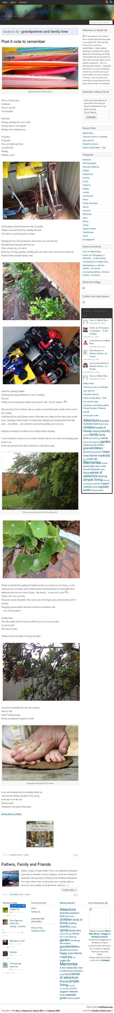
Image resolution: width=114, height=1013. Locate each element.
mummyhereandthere (91, 272)
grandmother (97, 452)
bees (106, 424)
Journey (86, 192)
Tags (85, 316)
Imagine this (15, 909)
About (13, 2)
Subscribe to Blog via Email (96, 91)
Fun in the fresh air (91, 442)
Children (86, 170)
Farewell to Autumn (90, 144)
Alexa (26, 855)
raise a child (100, 466)
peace (86, 466)
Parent (85, 199)
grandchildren (93, 447)
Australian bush (91, 423)
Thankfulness (88, 232)
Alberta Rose (88, 133)
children (89, 427)
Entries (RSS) (38, 1010)
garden (105, 441)
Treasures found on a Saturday (95, 136)
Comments (111, 2)
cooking (96, 431)
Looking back (88, 195)
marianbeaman (89, 261)
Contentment (88, 174)
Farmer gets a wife (90, 415)
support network (69, 991)
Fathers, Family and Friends (26, 864)
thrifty (95, 486)
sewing (85, 225)
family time (75, 930)
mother (105, 463)
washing (95, 490)
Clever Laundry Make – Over (94, 147)
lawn (74, 957)
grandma (87, 451)
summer (96, 483)
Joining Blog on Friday (11, 813)
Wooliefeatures (89, 265)
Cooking (86, 177)
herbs (86, 455)
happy (106, 451)
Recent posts (100, 311)
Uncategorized (88, 239)
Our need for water (90, 401)
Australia (104, 420)
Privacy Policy (37, 927)
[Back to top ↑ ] (107, 1010)
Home (4, 2)
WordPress (96, 1010)
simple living (92, 479)
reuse (85, 217)
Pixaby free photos (90, 203)
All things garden (89, 163)
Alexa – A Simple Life (31, 10)
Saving (85, 221)
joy (108, 455)
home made (97, 455)
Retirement (87, 214)
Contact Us (35, 911)
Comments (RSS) (53, 1010)
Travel (85, 235)
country (105, 430)
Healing (86, 188)
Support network (89, 228)
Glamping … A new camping (94, 258)
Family (85, 181)
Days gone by (88, 140)
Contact (23, 2)
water (101, 490)
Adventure (87, 159)
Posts (107, 2)
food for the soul (95, 438)
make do (92, 459)
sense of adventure (92, 474)
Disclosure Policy (38, 930)
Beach (101, 424)
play (92, 466)
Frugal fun (87, 185)
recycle (86, 206)
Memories (92, 462)
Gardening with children (93, 444)
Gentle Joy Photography (92, 255)
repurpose (87, 210)
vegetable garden (68, 996)
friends (104, 438)
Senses (86, 411)
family (94, 434)
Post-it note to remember (23, 41)
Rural (86, 472)
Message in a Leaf (17, 940)
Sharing (102, 476)
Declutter (13, 952)
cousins (86, 435)
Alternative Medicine (91, 166)
